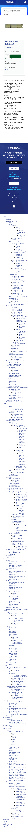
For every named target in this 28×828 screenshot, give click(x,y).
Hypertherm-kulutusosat (19, 677)
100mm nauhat (13, 659)
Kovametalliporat (17, 238)
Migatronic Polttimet (18, 472)
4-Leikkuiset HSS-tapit (18, 285)
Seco (10, 223)
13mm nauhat (13, 651)
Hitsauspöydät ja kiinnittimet (14, 488)
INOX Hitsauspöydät (18, 515)
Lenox (14, 593)
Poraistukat (12, 353)
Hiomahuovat (10, 664)
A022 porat (22, 237)
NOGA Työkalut (13, 785)
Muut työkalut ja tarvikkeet (14, 402)
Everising (9, 560)
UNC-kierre (19, 254)
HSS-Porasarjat (16, 240)
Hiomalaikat (12, 629)
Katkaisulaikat (13, 628)
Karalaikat (12, 636)
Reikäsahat (12, 601)
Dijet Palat (12, 753)
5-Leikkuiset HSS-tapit (18, 290)
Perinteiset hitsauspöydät (19, 493)
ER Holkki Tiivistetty (21, 321)
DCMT (14, 738)
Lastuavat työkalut (11, 221)
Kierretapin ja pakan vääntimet (18, 296)
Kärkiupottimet (13, 298)
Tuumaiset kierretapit (18, 252)
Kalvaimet (12, 303)
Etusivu (5, 216)
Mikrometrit (12, 381)
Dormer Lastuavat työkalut (17, 786)
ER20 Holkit (22, 334)
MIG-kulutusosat (20, 427)
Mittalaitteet (9, 378)
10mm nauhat (13, 650)
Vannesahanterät (14, 592)
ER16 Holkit (22, 332)
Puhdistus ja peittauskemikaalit (15, 549)
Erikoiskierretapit (17, 268)
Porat (11, 224)
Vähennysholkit (16, 356)
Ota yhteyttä (13, 162)
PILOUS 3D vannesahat (15, 579)
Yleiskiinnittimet (17, 535)
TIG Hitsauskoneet (17, 409)
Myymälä (5, 826)
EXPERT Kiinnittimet (18, 541)
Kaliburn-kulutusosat (18, 678)
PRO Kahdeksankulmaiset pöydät (21, 530)
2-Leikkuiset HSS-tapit (18, 276)
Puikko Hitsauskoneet (18, 411)
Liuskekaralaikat (17, 642)
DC (16, 245)
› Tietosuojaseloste (14, 194)
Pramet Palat (13, 761)
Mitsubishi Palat (13, 755)
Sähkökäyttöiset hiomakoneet (17, 614)
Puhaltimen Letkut (14, 711)
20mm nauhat (13, 653)
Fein (13, 617)
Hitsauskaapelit (13, 475)
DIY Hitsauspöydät (21, 494)
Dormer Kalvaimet (17, 816)
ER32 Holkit (22, 326)
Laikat (8, 626)
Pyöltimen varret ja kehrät (13, 400)
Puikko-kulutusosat (21, 466)
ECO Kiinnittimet (17, 537)
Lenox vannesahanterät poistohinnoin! (17, 609)
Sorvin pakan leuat (14, 348)
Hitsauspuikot (13, 485)
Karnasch (15, 300)
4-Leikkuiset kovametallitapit (20, 803)
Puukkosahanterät (14, 603)
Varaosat (12, 554)
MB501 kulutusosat (22, 445)
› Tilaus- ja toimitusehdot (14, 196)
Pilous (8, 570)
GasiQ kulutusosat (17, 694)
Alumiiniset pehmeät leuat (20, 351)
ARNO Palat (12, 760)
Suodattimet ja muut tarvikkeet (18, 714)
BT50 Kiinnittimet (17, 310)
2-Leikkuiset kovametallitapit (17, 278)
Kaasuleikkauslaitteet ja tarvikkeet (16, 686)
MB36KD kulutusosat (22, 441)
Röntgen (14, 595)
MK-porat (21, 230)
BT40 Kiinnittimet (17, 309)
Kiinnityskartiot (16, 359)
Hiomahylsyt (16, 639)
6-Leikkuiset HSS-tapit (18, 292)
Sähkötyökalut (7, 717)
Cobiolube (15, 370)
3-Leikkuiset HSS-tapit (18, 281)
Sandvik (8, 219)
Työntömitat (12, 380)
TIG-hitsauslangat (14, 483)
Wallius (11, 413)
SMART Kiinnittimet (17, 545)
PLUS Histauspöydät (21, 499)
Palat (7, 730)
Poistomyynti (7, 728)
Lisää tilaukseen (16, 56)
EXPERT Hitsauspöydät (20, 503)
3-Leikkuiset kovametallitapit (17, 283)
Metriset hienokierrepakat (19, 260)
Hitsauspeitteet (10, 557)
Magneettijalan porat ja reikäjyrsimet (17, 387)
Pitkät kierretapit (20, 273)
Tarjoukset (6, 819)
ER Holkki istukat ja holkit (19, 317)
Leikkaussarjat (13, 687)
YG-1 (17, 227)
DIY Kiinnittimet (16, 543)
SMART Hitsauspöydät (20, 506)
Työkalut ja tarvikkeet (18, 344)
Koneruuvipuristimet (15, 364)
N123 (13, 742)
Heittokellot (12, 383)
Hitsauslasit (12, 705)
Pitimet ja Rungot (11, 763)
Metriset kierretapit (18, 243)
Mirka (14, 622)
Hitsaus (5, 403)
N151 (13, 744)
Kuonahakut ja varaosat (13, 551)
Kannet (14, 519)
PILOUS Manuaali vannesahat (17, 571)
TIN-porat (21, 229)
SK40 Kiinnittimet (17, 312)
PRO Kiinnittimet (17, 540)
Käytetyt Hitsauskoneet (16, 419)
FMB (7, 581)
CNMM (14, 736)
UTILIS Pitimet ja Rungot (16, 780)
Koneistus (6, 10)
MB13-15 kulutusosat (22, 432)
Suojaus (5, 700)
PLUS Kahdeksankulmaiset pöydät (21, 526)
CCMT (14, 733)
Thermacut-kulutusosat (19, 675)
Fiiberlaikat (12, 633)
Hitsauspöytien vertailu (16, 490)
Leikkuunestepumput (15, 375)
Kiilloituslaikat (13, 634)
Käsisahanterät (13, 606)
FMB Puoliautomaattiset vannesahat (16, 584)
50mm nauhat (13, 656)
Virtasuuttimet (23, 428)
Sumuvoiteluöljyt (14, 373)
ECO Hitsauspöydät (21, 497)
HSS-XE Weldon (16, 392)
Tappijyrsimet (13, 274)
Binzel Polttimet (17, 424)
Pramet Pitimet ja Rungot (16, 775)
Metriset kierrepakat (18, 259)
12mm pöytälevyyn (21, 546)
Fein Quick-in (16, 394)
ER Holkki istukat (20, 318)
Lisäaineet (9, 477)
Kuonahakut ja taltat (15, 552)
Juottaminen (9, 556)
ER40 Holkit (22, 328)
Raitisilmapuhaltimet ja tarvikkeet (16, 708)
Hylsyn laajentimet (17, 640)
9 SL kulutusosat (22, 454)
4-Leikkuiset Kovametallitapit (17, 287)
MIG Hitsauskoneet (17, 408)
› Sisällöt (14, 202)
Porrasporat (12, 399)
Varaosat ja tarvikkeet (12, 420)
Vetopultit (15, 342)
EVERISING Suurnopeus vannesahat (15, 567)
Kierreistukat (16, 345)
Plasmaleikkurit (13, 669)
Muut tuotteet (7, 725)
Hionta (5, 611)
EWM (10, 406)
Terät (7, 590)
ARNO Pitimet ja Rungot (16, 777)
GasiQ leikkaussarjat (18, 689)
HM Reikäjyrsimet (15, 11)
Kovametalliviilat (11, 662)
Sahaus (5, 559)
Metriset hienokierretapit (19, 251)
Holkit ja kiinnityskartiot (16, 354)
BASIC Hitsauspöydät (21, 496)
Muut (13, 746)
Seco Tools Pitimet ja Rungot (17, 768)
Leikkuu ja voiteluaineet (13, 365)
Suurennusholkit (17, 358)
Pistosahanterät (14, 604)
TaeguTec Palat (13, 757)
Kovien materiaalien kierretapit (21, 270)
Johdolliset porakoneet (15, 721)
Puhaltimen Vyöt (14, 713)
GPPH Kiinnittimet (14, 534)
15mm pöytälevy (21, 512)
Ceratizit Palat (13, 758)
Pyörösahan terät (14, 596)
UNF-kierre (19, 256)
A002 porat (22, 235)
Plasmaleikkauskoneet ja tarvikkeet (16, 667)
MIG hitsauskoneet (17, 414)
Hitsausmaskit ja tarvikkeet (14, 702)
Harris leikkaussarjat (18, 691)
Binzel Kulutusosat (17, 425)
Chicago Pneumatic (17, 620)
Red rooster (15, 623)
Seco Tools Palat (14, 747)
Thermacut (15, 670)
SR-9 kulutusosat (22, 457)
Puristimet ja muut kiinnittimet (15, 361)
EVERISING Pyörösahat (15, 565)
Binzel (11, 422)
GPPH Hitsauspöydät (15, 491)
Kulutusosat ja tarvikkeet (16, 692)
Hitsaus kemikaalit (14, 486)
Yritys (4, 823)
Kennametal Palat (14, 752)
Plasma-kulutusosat (21, 468)
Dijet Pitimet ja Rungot (15, 774)
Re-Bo (14, 600)
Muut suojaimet (10, 716)
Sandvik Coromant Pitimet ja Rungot (17, 765)
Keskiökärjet (16, 347)
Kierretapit (15, 813)
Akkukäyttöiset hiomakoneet (17, 625)
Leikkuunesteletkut (14, 376)
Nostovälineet (10, 727)
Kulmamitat (12, 384)
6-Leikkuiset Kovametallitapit (17, 294)
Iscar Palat (12, 750)
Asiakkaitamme (7, 824)
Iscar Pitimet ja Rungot (15, 771)
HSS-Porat (15, 226)
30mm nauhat (13, 654)
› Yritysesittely (14, 200)
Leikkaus (5, 666)
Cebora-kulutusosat (18, 680)
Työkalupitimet (10, 306)
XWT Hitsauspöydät (18, 516)
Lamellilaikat (13, 631)
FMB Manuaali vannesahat (16, 582)
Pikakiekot (12, 645)
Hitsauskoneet (10, 405)
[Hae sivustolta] (25, 2)
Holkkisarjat (22, 323)
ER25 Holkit (22, 325)
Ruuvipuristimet (14, 362)
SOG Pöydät (15, 518)
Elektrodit (21, 452)
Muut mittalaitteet (14, 386)
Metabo (14, 615)
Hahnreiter (19, 249)
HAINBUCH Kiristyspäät (16, 783)
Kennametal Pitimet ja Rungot (18, 772)
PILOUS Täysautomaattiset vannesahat (17, 577)
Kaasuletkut (15, 698)
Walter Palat (13, 749)
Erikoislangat (16, 482)
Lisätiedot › (8, 70)
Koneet (8, 612)
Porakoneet (9, 719)
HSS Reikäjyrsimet (14, 389)
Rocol (14, 369)
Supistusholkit (20, 340)
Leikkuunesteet (13, 367)
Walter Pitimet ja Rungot (16, 769)
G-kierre (18, 257)
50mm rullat (13, 661)
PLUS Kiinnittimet (17, 538)
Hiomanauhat (10, 647)
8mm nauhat (13, 648)
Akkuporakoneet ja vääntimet (17, 724)
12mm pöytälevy (21, 509)
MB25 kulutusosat (22, 438)
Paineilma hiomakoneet (16, 618)
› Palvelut (14, 198)
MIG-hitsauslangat (14, 479)
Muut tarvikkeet (20, 469)
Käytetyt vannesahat (12, 607)
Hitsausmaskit (13, 703)
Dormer (18, 234)
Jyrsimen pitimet (14, 307)
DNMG (14, 739)
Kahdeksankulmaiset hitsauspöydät (18, 522)
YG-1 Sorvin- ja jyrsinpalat (16, 304)
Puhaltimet (12, 709)
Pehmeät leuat (16, 350)
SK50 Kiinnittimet (17, 314)
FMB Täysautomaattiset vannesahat (16, 588)
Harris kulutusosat (17, 695)
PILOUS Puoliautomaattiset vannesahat (17, 573)
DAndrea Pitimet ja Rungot (17, 779)
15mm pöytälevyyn (21, 548)
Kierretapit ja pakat (14, 241)
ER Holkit (18, 329)
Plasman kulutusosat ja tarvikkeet (16, 672)
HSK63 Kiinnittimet (17, 315)
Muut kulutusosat (22, 448)
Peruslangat (15, 480)
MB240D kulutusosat (22, 435)
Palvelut (5, 821)
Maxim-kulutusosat (17, 681)
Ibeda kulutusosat (17, 697)
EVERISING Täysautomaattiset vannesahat (17, 562)
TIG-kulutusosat (20, 450)
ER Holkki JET (19, 320)
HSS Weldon (15, 391)
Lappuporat (22, 232)
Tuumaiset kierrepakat (18, 262)
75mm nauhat (13, 658)
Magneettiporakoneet (15, 722)
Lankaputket (22, 430)
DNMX (14, 741)
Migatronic (12, 471)
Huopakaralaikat (17, 643)
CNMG (14, 735)
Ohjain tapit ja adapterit (16, 397)
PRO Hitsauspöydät (21, 501)
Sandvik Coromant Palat (16, 731)
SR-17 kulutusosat (22, 460)
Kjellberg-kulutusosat (18, 683)
